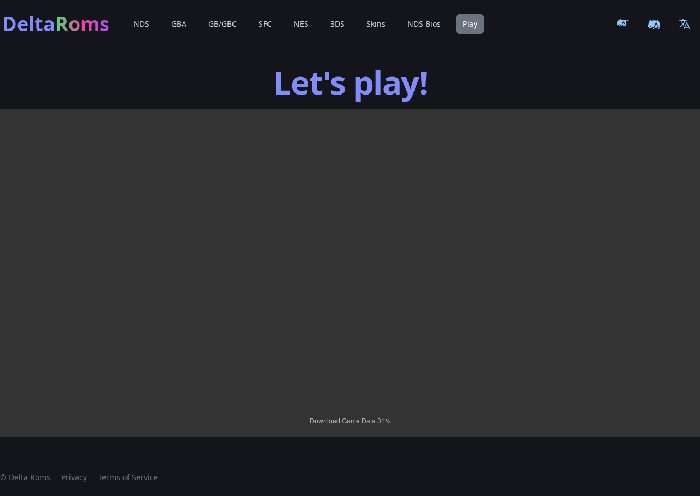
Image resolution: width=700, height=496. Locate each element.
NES (301, 24)
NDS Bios (424, 24)
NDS (141, 24)
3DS (337, 24)
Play (470, 24)
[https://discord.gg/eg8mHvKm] (654, 24)
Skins (376, 24)
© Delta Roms (25, 477)
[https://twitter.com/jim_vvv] (623, 24)
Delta (55, 24)
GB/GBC (222, 24)
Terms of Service (128, 477)
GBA (178, 24)
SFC (265, 24)
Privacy (74, 477)
